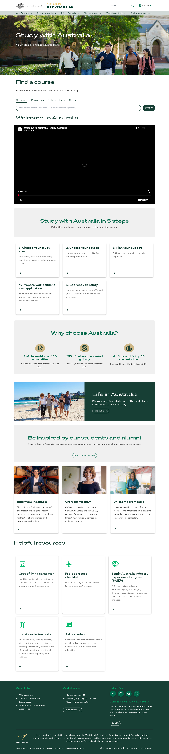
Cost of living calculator (77, 702)
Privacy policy (54, 748)
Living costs (25, 702)
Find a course (72, 710)
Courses (21, 100)
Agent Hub (24, 709)
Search (149, 108)
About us (20, 748)
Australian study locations (32, 705)
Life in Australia (70, 13)
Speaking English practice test (81, 699)
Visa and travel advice (29, 699)
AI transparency (74, 748)
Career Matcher (74, 695)
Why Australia (24, 13)
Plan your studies (47, 13)
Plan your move (93, 13)
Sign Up (115, 723)
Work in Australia (116, 13)
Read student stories (84, 455)
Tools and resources (142, 13)
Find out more (101, 411)
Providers (37, 100)
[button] (145, 5)
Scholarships (56, 100)
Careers (74, 100)
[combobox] (119, 5)
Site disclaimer (34, 748)
